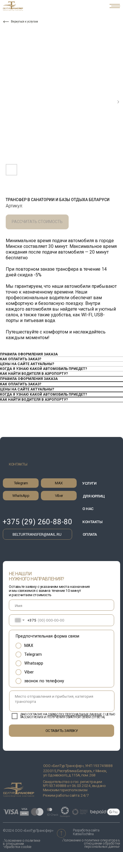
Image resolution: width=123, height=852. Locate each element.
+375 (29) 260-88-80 (37, 522)
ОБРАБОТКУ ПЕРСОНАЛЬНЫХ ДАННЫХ (75, 714)
